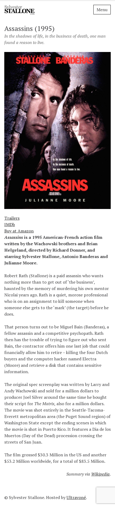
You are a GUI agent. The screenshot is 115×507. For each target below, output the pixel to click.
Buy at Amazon (19, 231)
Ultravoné (76, 497)
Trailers (12, 218)
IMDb (9, 224)
